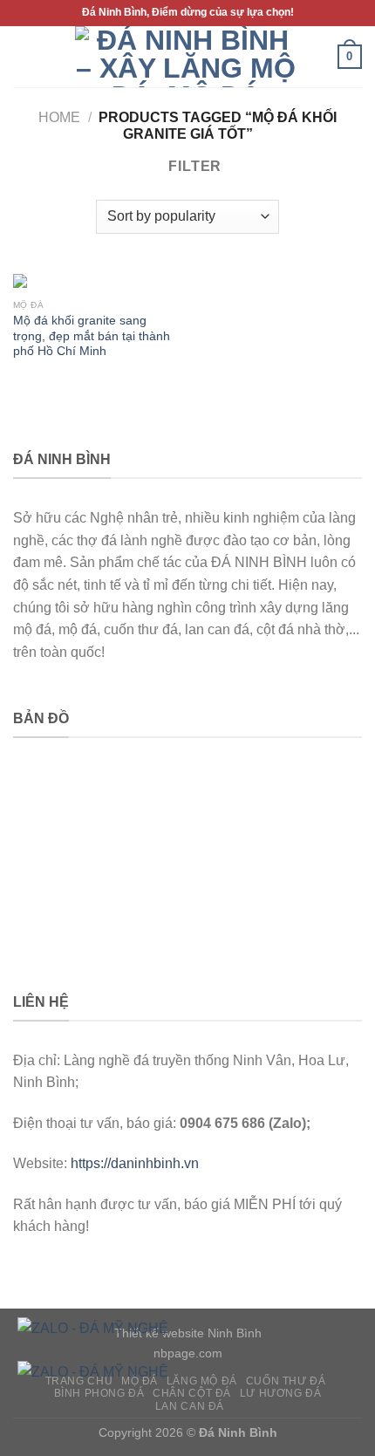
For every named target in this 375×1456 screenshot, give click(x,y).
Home (59, 117)
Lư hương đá (281, 1393)
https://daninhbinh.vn (135, 1163)
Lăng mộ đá (202, 1381)
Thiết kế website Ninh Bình (188, 1333)
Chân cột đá (192, 1393)
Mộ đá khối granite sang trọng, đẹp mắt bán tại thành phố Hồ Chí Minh (91, 336)
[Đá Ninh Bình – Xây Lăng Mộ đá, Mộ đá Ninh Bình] (185, 56)
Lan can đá (189, 1406)
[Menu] (23, 56)
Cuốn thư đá (286, 1381)
